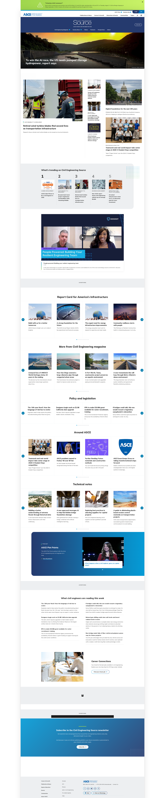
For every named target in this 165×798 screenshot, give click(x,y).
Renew (64, 787)
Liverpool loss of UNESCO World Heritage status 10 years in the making (38, 375)
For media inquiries (66, 793)
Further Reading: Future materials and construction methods (95, 461)
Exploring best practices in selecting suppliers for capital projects (96, 512)
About (108, 29)
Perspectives (101, 29)
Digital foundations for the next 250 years (121, 109)
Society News (76, 29)
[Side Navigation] (141, 15)
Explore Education (45, 787)
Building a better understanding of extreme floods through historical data (39, 512)
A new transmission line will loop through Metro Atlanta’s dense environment (125, 375)
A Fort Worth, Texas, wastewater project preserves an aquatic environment (96, 375)
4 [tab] (80, 339)
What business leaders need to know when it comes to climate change (94, 138)
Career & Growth (99, 15)
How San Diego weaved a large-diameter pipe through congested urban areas (67, 375)
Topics (132, 15)
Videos (86, 29)
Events (43, 790)
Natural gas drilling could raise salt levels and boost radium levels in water (102, 618)
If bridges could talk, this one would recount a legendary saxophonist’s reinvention (124, 410)
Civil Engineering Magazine (61, 29)
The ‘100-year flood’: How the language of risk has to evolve (39, 409)
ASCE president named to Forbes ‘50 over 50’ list (66, 460)
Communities (124, 15)
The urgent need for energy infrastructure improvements (96, 324)
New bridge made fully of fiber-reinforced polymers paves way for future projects (104, 634)
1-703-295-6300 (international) (103, 784)
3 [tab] (79, 339)
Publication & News (46, 784)
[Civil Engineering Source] (82, 22)
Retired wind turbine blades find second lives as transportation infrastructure (45, 127)
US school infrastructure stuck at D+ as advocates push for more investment (115, 198)
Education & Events (112, 15)
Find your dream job (99, 672)
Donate (64, 781)
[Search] (137, 15)
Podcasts (92, 29)
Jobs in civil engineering (67, 790)
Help (63, 796)
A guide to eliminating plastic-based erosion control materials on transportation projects (125, 513)
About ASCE (44, 796)
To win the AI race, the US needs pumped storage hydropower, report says (56, 62)
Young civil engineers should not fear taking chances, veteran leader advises (94, 95)
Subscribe (138, 24)
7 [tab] (84, 339)
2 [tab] (103, 569)
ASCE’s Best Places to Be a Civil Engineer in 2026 (47, 195)
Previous (23, 319)
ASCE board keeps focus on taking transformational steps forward (125, 461)
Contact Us (115, 784)
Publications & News (86, 15)
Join (63, 784)
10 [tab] (88, 339)
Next (142, 319)
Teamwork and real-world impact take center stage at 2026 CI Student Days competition (123, 149)
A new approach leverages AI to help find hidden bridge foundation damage (93, 118)
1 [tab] (76, 339)
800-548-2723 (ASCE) (88, 784)
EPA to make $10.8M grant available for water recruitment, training (96, 410)
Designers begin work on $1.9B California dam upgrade (67, 409)
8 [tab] (85, 339)
